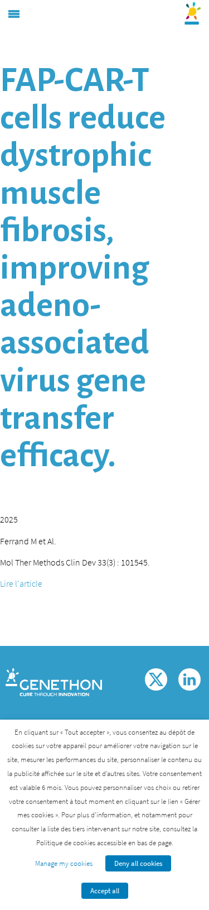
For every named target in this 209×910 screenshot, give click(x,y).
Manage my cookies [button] (64, 863)
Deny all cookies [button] (138, 863)
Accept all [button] (104, 890)
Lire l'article (21, 583)
